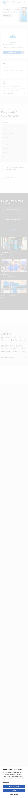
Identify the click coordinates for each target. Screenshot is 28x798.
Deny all (14, 790)
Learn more (6, 782)
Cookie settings (14, 794)
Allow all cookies (14, 786)
